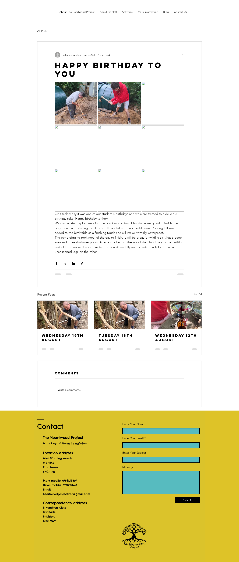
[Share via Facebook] (56, 263)
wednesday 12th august (176, 337)
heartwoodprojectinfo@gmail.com (66, 494)
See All (198, 294)
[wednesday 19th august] (62, 315)
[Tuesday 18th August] (119, 315)
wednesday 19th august (62, 337)
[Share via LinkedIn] (73, 263)
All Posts (42, 31)
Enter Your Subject (134, 452)
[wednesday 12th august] (176, 315)
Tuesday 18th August (116, 337)
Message (128, 467)
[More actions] (182, 55)
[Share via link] (82, 263)
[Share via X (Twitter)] (65, 263)
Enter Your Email (133, 438)
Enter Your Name (133, 424)
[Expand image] (76, 103)
